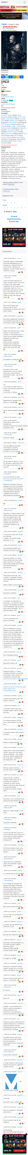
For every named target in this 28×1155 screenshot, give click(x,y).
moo (18, 1019)
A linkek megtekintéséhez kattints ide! (14, 219)
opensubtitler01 (8, 880)
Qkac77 (19, 975)
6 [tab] (21, 207)
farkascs (20, 500)
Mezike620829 (8, 858)
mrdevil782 (7, 277)
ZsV (19, 705)
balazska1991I (8, 356)
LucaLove (20, 1107)
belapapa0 (20, 1117)
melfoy (20, 417)
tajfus (18, 615)
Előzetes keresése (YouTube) (9, 145)
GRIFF (19, 328)
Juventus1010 (8, 434)
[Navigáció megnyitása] (24, 2)
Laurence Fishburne (7, 115)
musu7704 (20, 765)
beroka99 (20, 590)
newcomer (21, 845)
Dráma (12, 96)
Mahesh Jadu (14, 120)
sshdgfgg (20, 717)
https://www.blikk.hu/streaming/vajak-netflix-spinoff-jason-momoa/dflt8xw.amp (15, 688)
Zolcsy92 (20, 775)
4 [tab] (14, 202)
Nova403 (19, 1060)
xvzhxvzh (20, 747)
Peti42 (20, 545)
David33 (20, 555)
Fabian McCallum (6, 128)
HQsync (19, 1034)
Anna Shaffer (13, 122)
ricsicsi (19, 258)
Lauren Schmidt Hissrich (8, 104)
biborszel (20, 1003)
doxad (19, 955)
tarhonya (20, 572)
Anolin (19, 382)
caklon (19, 660)
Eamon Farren (21, 117)
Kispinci (20, 870)
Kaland (7, 96)
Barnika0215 (7, 987)
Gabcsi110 (21, 397)
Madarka (20, 729)
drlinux (20, 407)
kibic (18, 796)
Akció (3, 96)
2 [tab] (7, 202)
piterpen (19, 921)
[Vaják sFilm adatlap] (5, 82)
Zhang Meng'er (10, 119)
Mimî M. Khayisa (13, 131)
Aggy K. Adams (16, 126)
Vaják (4, 24)
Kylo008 (19, 1095)
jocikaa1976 (7, 474)
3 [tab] (11, 202)
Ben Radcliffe (22, 128)
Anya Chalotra (20, 137)
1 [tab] (4, 202)
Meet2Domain (8, 510)
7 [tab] (24, 207)
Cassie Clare (8, 133)
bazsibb (19, 739)
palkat (19, 911)
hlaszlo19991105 (9, 1051)
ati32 (19, 931)
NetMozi (4, 2)
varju (18, 598)
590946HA (7, 829)
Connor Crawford (6, 137)
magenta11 (20, 316)
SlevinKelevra (8, 819)
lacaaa (20, 695)
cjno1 (18, 903)
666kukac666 (8, 807)
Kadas (19, 302)
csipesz (19, 652)
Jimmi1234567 (8, 366)
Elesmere (20, 963)
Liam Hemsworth (6, 124)
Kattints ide (6, 191)
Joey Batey (11, 130)
